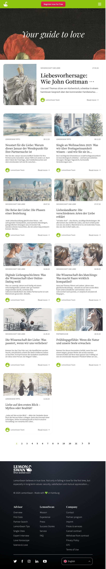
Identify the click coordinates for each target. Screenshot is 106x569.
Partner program (74, 517)
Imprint (69, 521)
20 (70, 443)
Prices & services (74, 526)
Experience (45, 517)
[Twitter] (15, 561)
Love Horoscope (21, 540)
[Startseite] (5, 4)
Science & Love (20, 544)
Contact (70, 512)
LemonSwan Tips (21, 526)
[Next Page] (82, 443)
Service (43, 530)
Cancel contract (73, 530)
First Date (18, 517)
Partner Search (20, 521)
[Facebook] (22, 561)
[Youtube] (45, 561)
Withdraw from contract (77, 535)
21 (76, 443)
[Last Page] (89, 443)
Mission (43, 512)
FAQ (42, 535)
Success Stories (47, 526)
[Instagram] (29, 561)
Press (42, 521)
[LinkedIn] (36, 561)
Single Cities (19, 530)
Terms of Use (72, 549)
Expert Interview (21, 535)
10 (64, 443)
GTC (68, 544)
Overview (17, 512)
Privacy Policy (72, 540)
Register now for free (53, 4)
